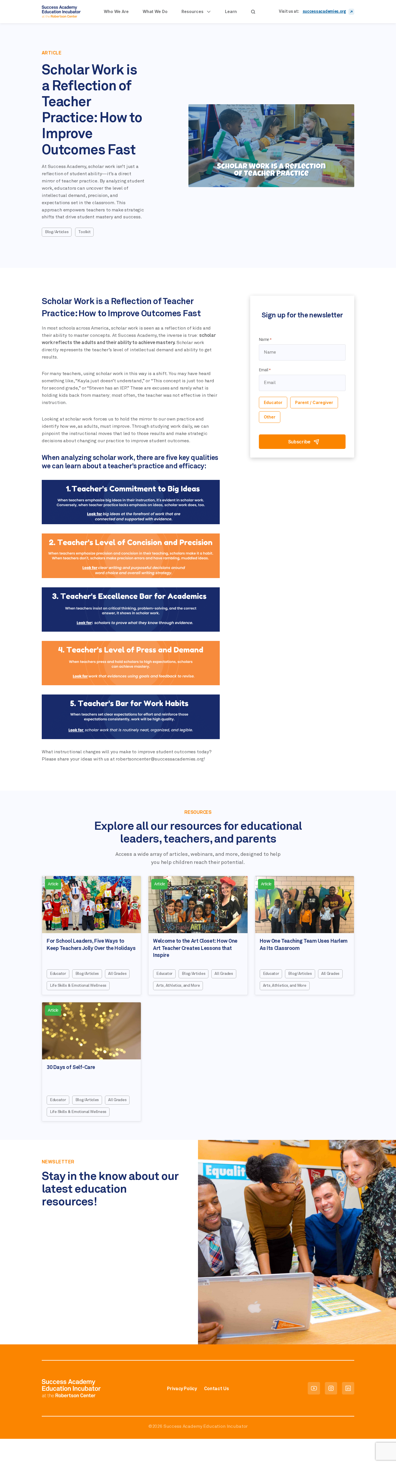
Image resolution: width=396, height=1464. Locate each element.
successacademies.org (324, 12)
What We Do (155, 11)
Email (265, 370)
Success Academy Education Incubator (206, 1426)
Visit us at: (289, 12)
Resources (192, 11)
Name (265, 339)
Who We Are (116, 11)
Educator (273, 402)
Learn (231, 11)
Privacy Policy (182, 1389)
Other (269, 416)
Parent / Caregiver (314, 402)
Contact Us (216, 1389)
